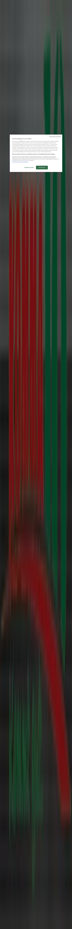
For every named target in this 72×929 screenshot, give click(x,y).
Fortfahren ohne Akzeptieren (55, 136)
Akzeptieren (42, 167)
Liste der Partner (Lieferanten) (20, 162)
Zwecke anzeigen (29, 167)
